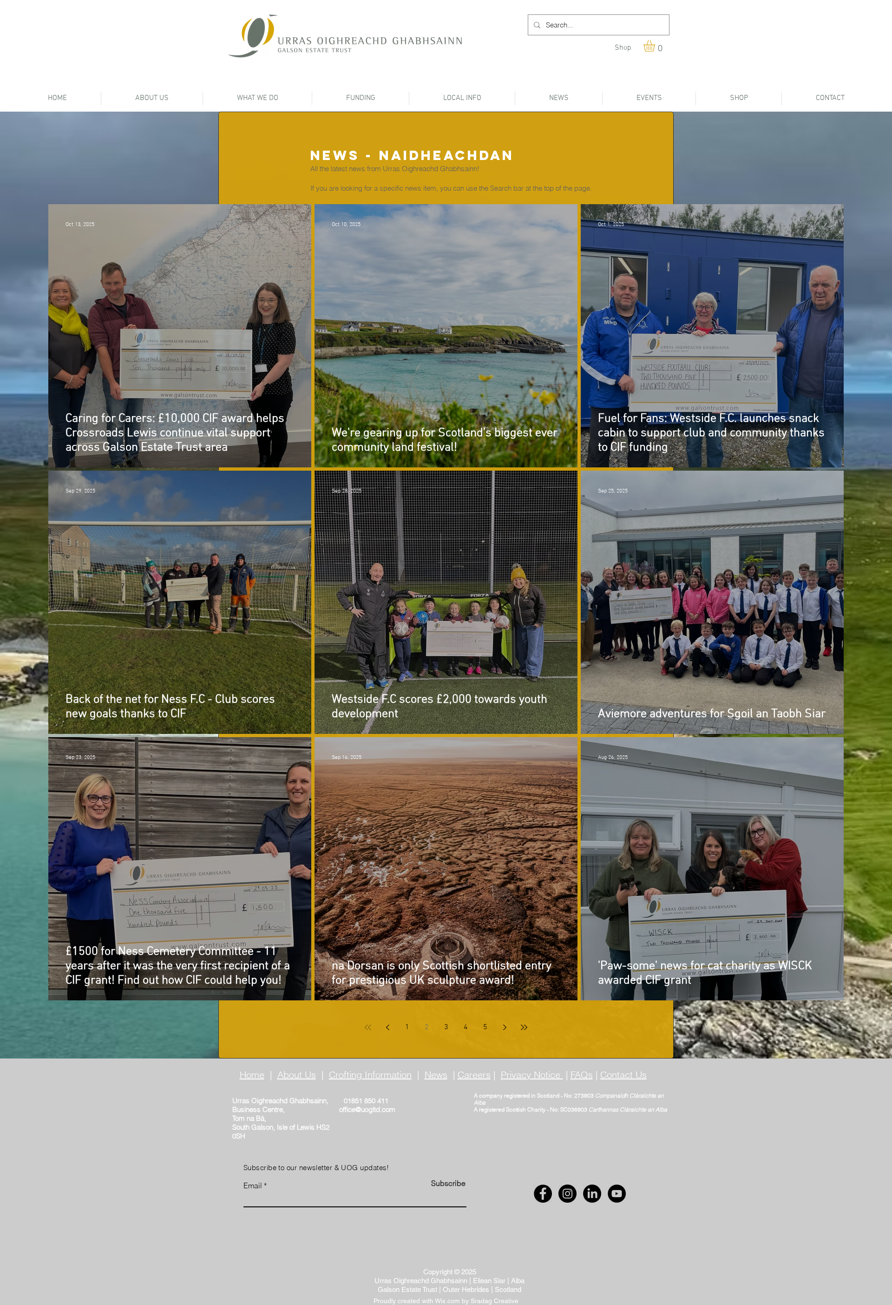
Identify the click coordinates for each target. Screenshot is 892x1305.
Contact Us (623, 1074)
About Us (296, 1074)
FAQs (582, 1074)
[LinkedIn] (592, 1194)
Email (252, 1185)
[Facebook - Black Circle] (543, 1194)
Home (252, 1074)
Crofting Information (370, 1074)
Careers (474, 1074)
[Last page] (524, 1027)
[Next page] (504, 1027)
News (436, 1074)
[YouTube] (617, 1194)
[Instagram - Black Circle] (567, 1194)
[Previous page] (387, 1027)
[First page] (368, 1027)
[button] (656, 46)
